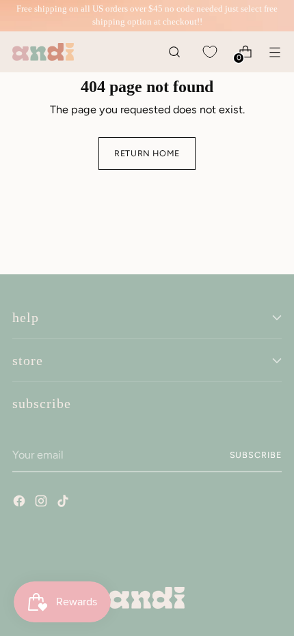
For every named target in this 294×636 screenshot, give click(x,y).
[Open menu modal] (274, 52)
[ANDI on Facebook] (20, 503)
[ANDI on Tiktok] (64, 503)
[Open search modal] (174, 52)
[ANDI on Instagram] (42, 503)
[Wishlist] (210, 52)
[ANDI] (43, 52)
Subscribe (256, 455)
